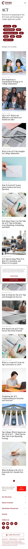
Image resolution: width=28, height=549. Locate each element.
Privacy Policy (21, 539)
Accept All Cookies (14, 280)
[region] (14, 274)
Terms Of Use (5, 539)
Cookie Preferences (13, 539)
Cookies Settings (14, 276)
